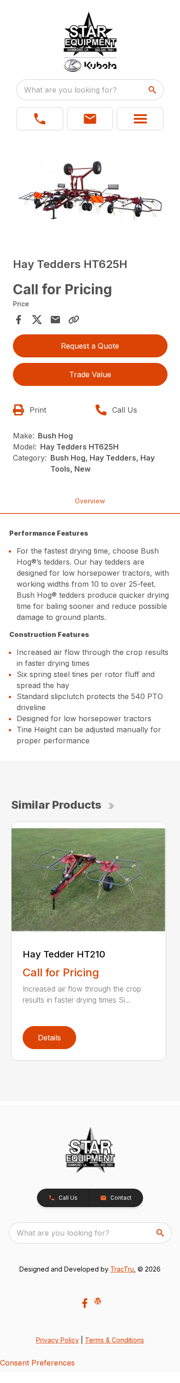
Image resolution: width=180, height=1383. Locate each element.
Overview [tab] (90, 501)
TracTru (122, 1269)
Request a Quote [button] (90, 345)
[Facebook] (84, 1303)
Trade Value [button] (90, 374)
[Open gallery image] (90, 191)
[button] (40, 118)
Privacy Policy (57, 1340)
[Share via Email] (55, 319)
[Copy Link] (73, 319)
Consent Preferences (37, 1362)
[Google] (98, 1301)
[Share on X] (36, 319)
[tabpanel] (90, 192)
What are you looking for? (70, 89)
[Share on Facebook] (18, 319)
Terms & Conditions (114, 1340)
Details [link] (49, 1037)
